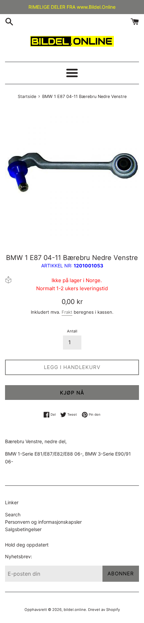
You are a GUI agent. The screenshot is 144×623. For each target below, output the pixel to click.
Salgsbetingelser (23, 529)
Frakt (67, 312)
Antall (72, 331)
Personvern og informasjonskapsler (43, 522)
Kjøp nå (72, 393)
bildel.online (75, 609)
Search (12, 514)
